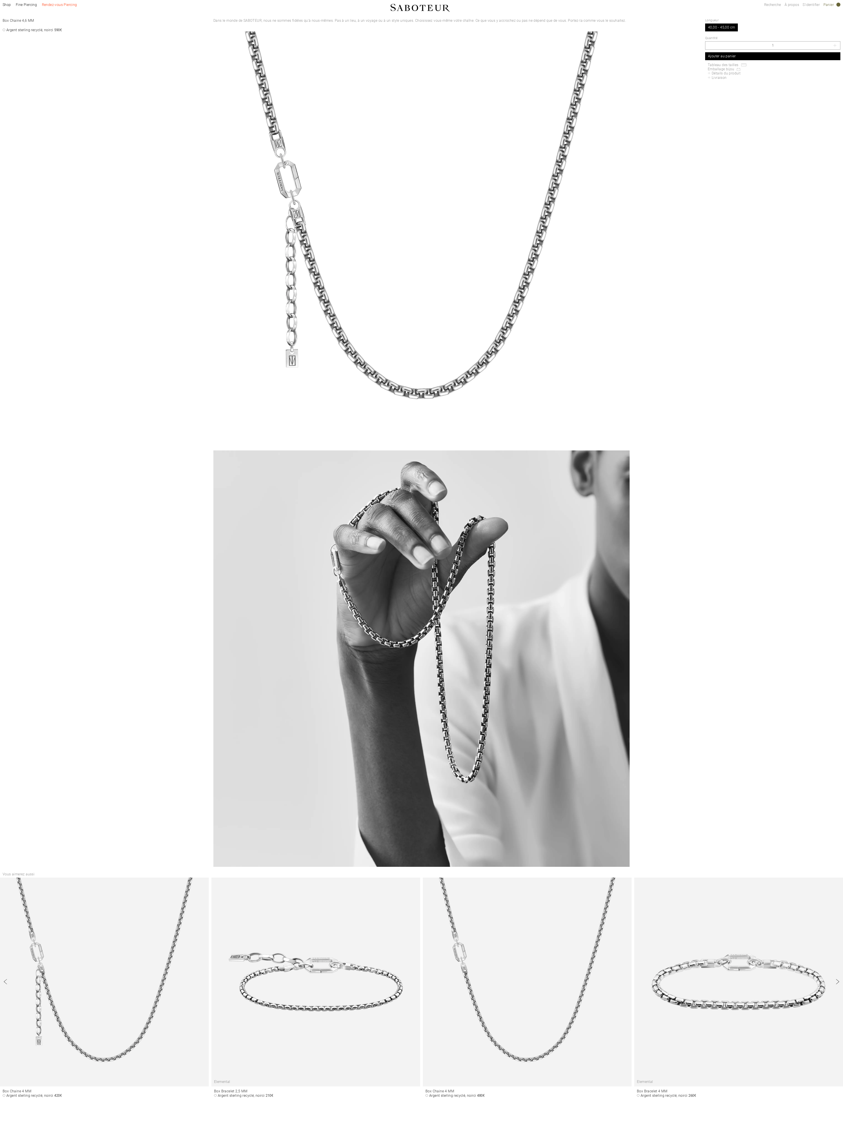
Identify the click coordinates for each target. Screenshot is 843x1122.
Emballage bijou (721, 69)
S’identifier (812, 5)
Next (837, 981)
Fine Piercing (26, 5)
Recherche (772, 5)
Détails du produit (726, 73)
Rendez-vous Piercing (59, 5)
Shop (7, 5)
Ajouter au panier (722, 56)
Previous (5, 981)
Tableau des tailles (723, 65)
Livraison (719, 78)
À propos (792, 5)
